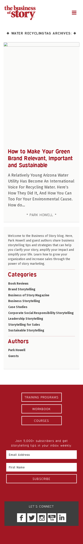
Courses (41, 420)
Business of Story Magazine (28, 295)
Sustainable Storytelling (26, 330)
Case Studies (17, 307)
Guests (13, 356)
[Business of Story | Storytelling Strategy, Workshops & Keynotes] (20, 12)
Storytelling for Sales (24, 325)
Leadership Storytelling (25, 319)
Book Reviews (18, 283)
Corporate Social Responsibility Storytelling (41, 313)
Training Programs (42, 397)
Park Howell (16, 350)
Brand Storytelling (21, 289)
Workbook (41, 409)
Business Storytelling (24, 301)
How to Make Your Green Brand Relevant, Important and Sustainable (40, 158)
